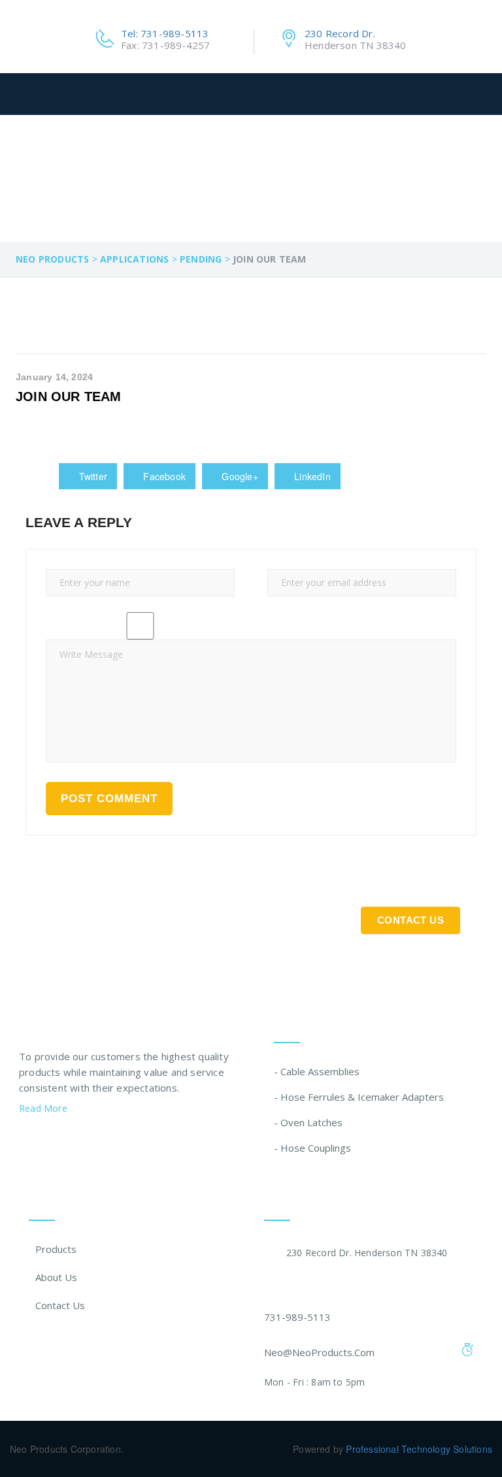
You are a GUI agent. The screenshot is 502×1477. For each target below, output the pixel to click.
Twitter (91, 476)
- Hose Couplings (312, 1147)
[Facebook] (24, 1141)
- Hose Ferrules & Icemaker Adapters (359, 1096)
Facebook (163, 476)
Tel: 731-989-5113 (165, 33)
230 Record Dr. (340, 33)
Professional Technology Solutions (419, 1448)
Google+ (238, 476)
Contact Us (410, 920)
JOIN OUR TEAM (69, 396)
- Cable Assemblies (317, 1071)
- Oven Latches (308, 1122)
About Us (56, 1277)
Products (55, 1249)
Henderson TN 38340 (356, 45)
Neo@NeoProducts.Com (319, 1352)
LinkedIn (311, 476)
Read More (44, 1108)
